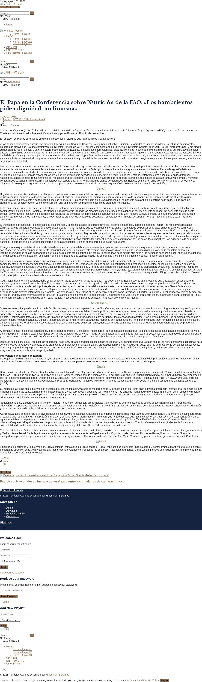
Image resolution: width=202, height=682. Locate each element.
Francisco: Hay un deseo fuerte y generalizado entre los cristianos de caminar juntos (61, 481)
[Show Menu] (1, 70)
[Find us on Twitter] (4, 529)
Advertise (11, 510)
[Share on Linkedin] (101, 466)
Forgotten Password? (12, 572)
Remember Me (12, 561)
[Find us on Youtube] (9, 529)
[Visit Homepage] (11, 4)
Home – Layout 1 (22, 34)
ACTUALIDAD (21, 119)
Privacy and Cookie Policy (144, 680)
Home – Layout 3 (22, 53)
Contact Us (12, 516)
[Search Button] (1, 10)
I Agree (164, 680)
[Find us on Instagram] (7, 529)
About (9, 508)
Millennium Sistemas (57, 495)
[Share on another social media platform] (101, 469)
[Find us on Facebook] (1, 529)
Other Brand (13, 81)
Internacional (37, 119)
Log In (5, 601)
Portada (7, 119)
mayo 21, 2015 (8, 116)
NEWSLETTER (11, 7)
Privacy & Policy (15, 513)
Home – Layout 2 (22, 41)
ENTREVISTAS (15, 50)
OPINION (11, 47)
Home (9, 24)
